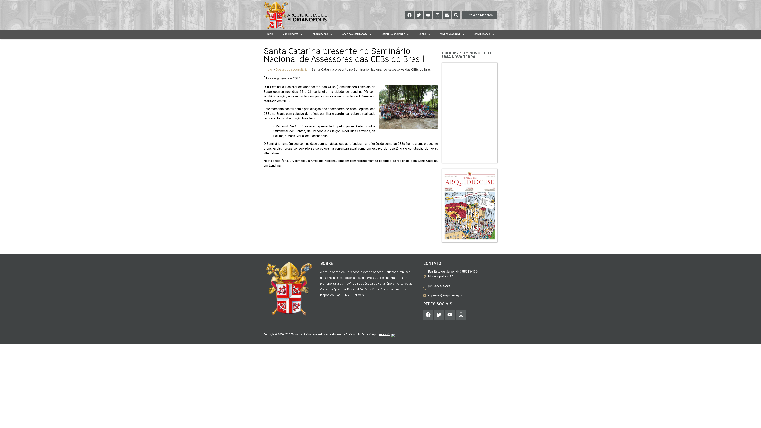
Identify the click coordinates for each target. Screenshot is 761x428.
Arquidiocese (290, 34)
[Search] (456, 15)
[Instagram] (437, 15)
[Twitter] (419, 15)
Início (270, 34)
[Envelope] (447, 15)
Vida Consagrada (450, 34)
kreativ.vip (384, 334)
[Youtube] (428, 15)
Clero (422, 34)
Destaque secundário (292, 69)
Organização (320, 34)
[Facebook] (409, 15)
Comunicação (482, 34)
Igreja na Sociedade (393, 34)
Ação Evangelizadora (355, 34)
